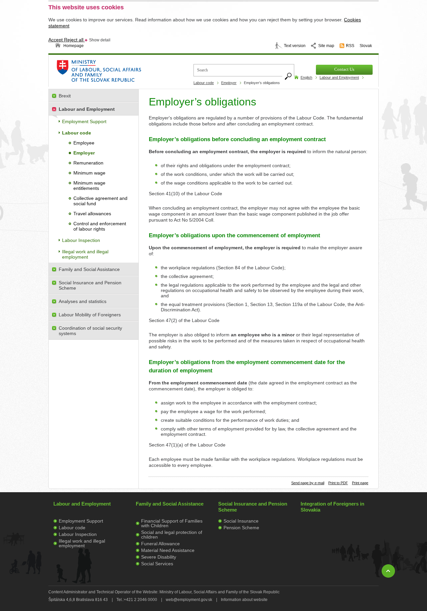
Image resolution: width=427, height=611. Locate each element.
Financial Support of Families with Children (171, 523)
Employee (83, 142)
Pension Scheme (241, 527)
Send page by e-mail (307, 483)
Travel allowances (92, 213)
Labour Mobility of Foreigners (90, 314)
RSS (350, 45)
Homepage (73, 45)
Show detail (99, 40)
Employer (229, 83)
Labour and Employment (339, 77)
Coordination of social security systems (90, 330)
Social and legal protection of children (171, 535)
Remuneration (88, 163)
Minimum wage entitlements (89, 185)
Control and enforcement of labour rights (99, 226)
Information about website (244, 599)
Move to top (388, 571)
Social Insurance (241, 521)
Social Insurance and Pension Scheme (90, 285)
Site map (326, 45)
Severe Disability (158, 557)
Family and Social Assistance (89, 269)
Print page (360, 483)
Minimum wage (89, 173)
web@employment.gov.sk (189, 599)
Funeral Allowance (160, 543)
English (306, 77)
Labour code (203, 83)
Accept (56, 39)
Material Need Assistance (167, 550)
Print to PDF (338, 483)
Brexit (65, 95)
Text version (295, 45)
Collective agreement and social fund (100, 201)
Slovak (366, 45)
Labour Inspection (81, 240)
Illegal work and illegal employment (85, 254)
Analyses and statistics (82, 301)
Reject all (74, 39)
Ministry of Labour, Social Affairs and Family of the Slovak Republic (116, 73)
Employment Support (84, 121)
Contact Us (344, 69)
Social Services (157, 563)
